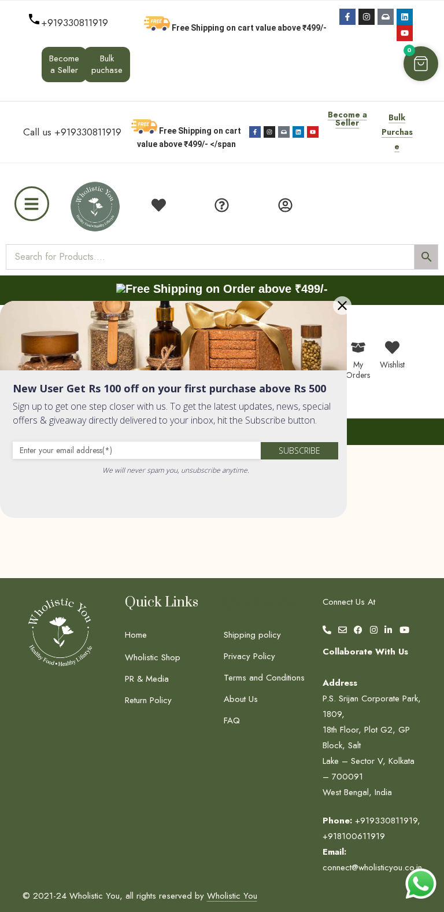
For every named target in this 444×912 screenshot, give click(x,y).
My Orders (358, 370)
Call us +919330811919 (72, 132)
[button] (421, 63)
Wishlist (392, 364)
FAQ (232, 720)
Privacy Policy (249, 656)
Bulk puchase (107, 64)
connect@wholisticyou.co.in (372, 867)
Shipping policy (252, 634)
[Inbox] (386, 17)
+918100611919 (354, 836)
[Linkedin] (405, 17)
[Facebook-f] (347, 17)
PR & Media (147, 678)
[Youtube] (405, 33)
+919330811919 (74, 23)
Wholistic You (232, 895)
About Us (241, 699)
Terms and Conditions (264, 677)
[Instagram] (366, 17)
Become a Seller (64, 64)
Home (136, 634)
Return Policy (148, 700)
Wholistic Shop (152, 657)
